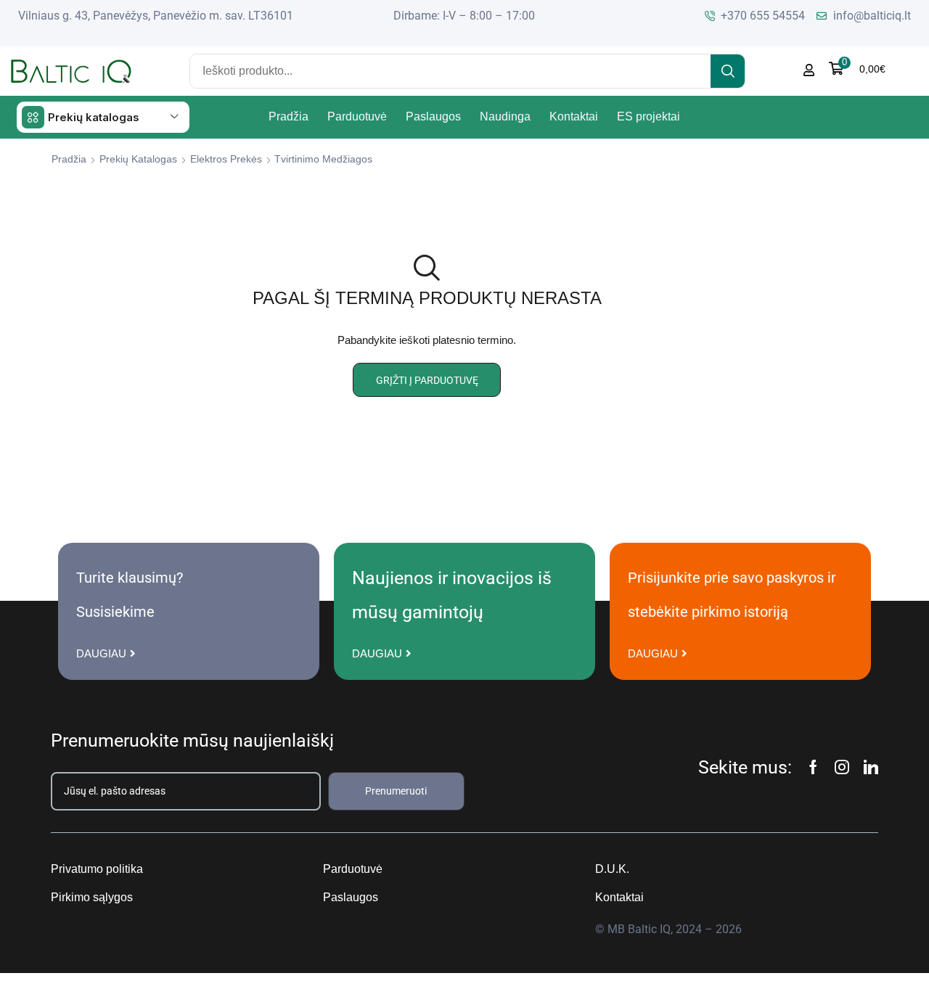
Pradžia (69, 159)
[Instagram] (842, 767)
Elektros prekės (226, 159)
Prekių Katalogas (138, 159)
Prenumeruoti (396, 791)
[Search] (728, 71)
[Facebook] (813, 767)
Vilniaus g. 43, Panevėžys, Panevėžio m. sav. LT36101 (155, 15)
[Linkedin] (871, 767)
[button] (857, 68)
